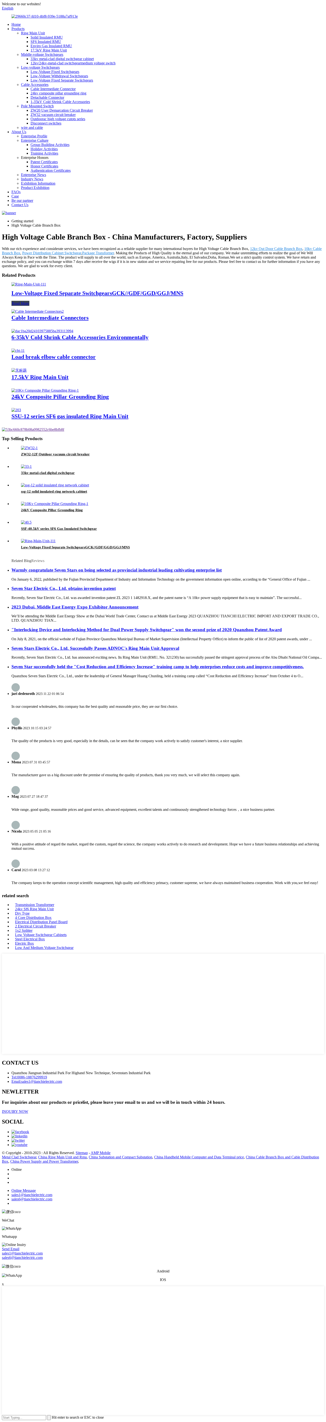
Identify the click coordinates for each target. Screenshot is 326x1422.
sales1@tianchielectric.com (22, 1253)
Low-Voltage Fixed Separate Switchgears (62, 80)
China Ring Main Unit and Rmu (62, 1157)
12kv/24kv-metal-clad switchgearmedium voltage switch (73, 63)
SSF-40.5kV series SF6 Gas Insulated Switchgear (59, 529)
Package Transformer (98, 253)
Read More (20, 303)
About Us (18, 132)
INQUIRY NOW (15, 1111)
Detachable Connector (47, 97)
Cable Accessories (34, 85)
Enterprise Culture (34, 140)
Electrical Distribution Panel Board (41, 922)
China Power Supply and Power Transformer (44, 1161)
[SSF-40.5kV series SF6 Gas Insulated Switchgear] (26, 522)
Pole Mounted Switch (37, 106)
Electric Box (24, 943)
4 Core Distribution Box (33, 918)
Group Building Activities (50, 145)
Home (16, 24)
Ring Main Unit (33, 33)
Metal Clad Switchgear (19, 1157)
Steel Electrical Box (30, 939)
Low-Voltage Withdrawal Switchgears (59, 76)
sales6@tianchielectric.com (22, 1257)
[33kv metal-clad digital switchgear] (26, 466)
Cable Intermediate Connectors (50, 318)
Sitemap (82, 1153)
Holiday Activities (44, 149)
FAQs (16, 192)
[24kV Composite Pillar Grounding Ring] (45, 390)
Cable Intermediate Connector (53, 89)
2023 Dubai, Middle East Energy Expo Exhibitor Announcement (74, 606)
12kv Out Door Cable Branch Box (276, 249)
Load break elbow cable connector (53, 357)
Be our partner (22, 200)
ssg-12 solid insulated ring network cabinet (54, 491)
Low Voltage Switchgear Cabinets (41, 935)
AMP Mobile (100, 1153)
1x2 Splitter (23, 930)
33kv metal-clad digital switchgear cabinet (62, 59)
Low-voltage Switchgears (40, 67)
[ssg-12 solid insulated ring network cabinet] (55, 485)
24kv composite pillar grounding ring (58, 93)
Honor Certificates (44, 166)
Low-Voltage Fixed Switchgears (55, 72)
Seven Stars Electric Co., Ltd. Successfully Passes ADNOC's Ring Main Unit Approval (95, 648)
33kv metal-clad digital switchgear (48, 473)
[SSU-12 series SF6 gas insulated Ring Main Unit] (16, 410)
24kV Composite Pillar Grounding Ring (60, 397)
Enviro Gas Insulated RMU (51, 46)
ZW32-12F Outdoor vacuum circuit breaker (55, 454)
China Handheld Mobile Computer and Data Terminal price (199, 1157)
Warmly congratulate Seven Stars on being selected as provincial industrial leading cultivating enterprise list (116, 570)
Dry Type (22, 913)
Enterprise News (33, 175)
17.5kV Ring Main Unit (49, 50)
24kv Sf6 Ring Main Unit (34, 909)
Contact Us (19, 205)
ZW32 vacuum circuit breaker (53, 115)
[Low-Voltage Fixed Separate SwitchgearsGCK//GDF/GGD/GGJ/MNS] (28, 284)
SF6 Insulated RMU (46, 42)
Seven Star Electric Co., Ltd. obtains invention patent (63, 588)
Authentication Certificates (51, 170)
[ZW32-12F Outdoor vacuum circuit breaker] (29, 448)
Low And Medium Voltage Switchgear (44, 948)
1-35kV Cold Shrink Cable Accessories (60, 102)
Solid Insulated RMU (47, 37)
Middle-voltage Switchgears (42, 54)
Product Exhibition (35, 188)
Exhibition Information (38, 183)
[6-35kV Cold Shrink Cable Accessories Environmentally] (42, 331)
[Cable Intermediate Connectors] (37, 311)
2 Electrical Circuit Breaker (35, 926)
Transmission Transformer (34, 905)
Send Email (10, 1249)
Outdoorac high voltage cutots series (58, 119)
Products (18, 29)
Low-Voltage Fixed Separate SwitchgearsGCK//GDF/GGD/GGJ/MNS (97, 293)
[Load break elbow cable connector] (18, 351)
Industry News (32, 179)
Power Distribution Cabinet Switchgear (51, 253)
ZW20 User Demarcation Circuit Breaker (62, 110)
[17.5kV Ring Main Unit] (19, 370)
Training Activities (44, 153)
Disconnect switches (46, 123)
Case (15, 196)
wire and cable (32, 127)
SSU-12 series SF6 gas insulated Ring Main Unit (69, 416)
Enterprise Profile (34, 136)
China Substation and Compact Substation (120, 1157)
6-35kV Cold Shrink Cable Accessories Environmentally (79, 337)
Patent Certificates (44, 162)
